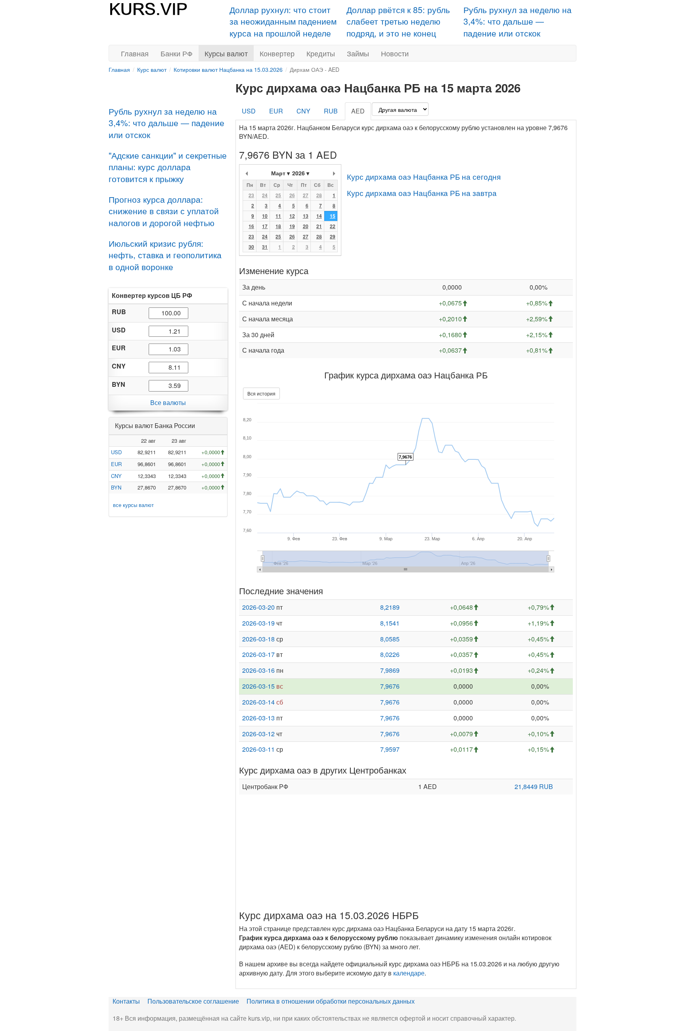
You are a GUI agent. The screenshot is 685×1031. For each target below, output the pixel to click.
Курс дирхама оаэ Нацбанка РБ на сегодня (424, 176)
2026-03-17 (258, 654)
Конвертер (277, 53)
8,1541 (390, 623)
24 (265, 195)
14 (319, 215)
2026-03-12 (258, 733)
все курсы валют (133, 504)
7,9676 (390, 686)
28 (319, 195)
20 (305, 226)
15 (332, 215)
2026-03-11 (258, 749)
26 (292, 195)
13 (305, 215)
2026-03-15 (258, 686)
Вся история (261, 393)
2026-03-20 (258, 607)
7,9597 (390, 749)
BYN (116, 487)
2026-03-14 (258, 702)
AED (358, 110)
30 (251, 246)
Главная (135, 53)
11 (278, 215)
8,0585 (390, 638)
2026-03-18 (258, 638)
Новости (395, 53)
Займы (358, 53)
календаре (409, 972)
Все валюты (168, 402)
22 (332, 226)
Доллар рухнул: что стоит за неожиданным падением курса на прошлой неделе (283, 21)
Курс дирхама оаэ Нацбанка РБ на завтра (422, 192)
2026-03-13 (258, 717)
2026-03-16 (258, 670)
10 (265, 215)
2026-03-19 (258, 623)
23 (251, 195)
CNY (116, 475)
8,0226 (390, 654)
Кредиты (320, 53)
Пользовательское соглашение (193, 1001)
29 (332, 236)
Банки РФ (177, 53)
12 (292, 215)
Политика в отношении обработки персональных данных (331, 1001)
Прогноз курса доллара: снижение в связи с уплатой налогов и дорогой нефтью (164, 210)
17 (265, 226)
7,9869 (390, 670)
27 (305, 195)
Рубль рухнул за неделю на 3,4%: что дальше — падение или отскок (517, 21)
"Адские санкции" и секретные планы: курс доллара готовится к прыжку (168, 166)
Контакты (126, 1001)
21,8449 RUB (534, 786)
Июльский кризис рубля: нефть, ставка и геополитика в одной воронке (165, 255)
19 (292, 226)
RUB (331, 110)
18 (278, 226)
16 (251, 226)
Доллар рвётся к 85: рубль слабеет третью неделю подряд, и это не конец (398, 21)
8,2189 (390, 607)
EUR (116, 464)
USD (116, 452)
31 (265, 246)
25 (278, 195)
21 (319, 226)
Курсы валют (226, 53)
